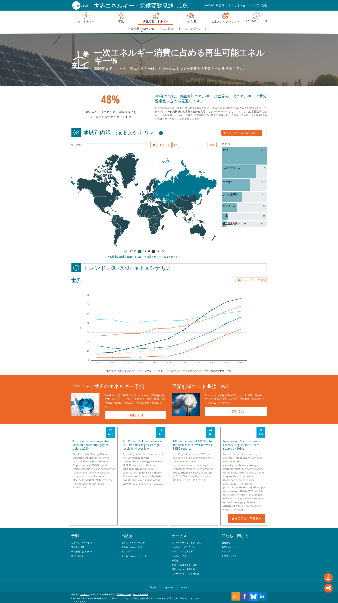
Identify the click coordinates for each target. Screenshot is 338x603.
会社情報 (226, 542)
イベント (226, 551)
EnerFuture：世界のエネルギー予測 (107, 386)
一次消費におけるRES (81, 551)
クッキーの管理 (140, 594)
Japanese (168, 587)
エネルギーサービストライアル (186, 542)
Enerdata (84, 594)
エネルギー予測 (179, 556)
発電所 (175, 560)
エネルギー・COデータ (183, 547)
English (153, 587)
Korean (184, 587)
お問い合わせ (228, 547)
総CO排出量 (77, 556)
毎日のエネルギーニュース (134, 556)
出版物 (127, 535)
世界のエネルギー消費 (81, 542)
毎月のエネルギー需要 (182, 551)
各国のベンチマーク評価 (251, 280)
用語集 (220, 5)
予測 (75, 535)
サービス (179, 535)
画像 (212, 145)
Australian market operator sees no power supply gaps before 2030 (91, 444)
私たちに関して (235, 535)
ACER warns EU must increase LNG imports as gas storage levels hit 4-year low (142, 444)
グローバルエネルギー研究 (184, 564)
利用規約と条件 (124, 594)
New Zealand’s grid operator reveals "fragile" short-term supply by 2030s (242, 444)
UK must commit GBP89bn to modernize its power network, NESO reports (193, 444)
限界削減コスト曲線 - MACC (200, 386)
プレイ (166, 145)
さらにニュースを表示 (247, 518)
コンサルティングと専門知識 (185, 573)
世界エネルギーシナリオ (133, 542)
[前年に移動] (153, 145)
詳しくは (137, 415)
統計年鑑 (125, 551)
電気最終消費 (77, 547)
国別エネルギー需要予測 (183, 569)
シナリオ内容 (237, 5)
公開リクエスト (229, 556)
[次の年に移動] (175, 145)
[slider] (145, 144)
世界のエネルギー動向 (132, 547)
